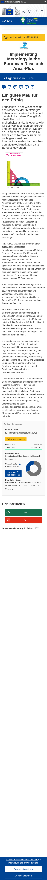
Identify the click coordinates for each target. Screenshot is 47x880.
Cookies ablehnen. (23, 876)
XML (26, 512)
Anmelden (23, 11)
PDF (26, 520)
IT (26, 87)
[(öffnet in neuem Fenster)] (11, 10)
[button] (30, 11)
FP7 (8, 27)
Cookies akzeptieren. (23, 869)
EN (9, 87)
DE (4, 87)
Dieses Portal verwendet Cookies (22, 860)
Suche (36, 11)
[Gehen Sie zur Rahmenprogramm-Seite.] (23, 46)
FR (21, 87)
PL (33, 87)
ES (15, 87)
